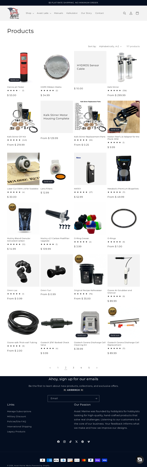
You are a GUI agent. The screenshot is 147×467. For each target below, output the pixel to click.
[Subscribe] (96, 398)
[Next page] (97, 368)
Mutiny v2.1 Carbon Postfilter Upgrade (55, 239)
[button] (29, 13)
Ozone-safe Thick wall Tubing (22, 342)
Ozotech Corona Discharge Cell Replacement (123, 343)
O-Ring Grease (81, 238)
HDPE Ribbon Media (51, 87)
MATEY (77, 188)
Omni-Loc (12, 290)
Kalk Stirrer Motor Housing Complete (56, 116)
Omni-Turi (46, 290)
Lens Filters (46, 188)
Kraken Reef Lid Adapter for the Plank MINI (123, 138)
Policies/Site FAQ (16, 421)
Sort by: (92, 46)
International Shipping (19, 426)
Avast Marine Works (22, 466)
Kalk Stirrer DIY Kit (16, 137)
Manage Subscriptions (19, 411)
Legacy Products (16, 431)
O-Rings (112, 238)
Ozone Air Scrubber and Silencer (120, 291)
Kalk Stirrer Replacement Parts (89, 137)
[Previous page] (50, 368)
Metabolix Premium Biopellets (123, 188)
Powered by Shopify (41, 466)
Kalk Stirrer (113, 87)
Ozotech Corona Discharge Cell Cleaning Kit (90, 343)
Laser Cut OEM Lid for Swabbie (22, 188)
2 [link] (65, 367)
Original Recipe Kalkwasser (88, 290)
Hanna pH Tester (15, 87)
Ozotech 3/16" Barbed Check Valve (55, 343)
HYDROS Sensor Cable (88, 67)
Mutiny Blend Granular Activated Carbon (18, 239)
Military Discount (16, 416)
